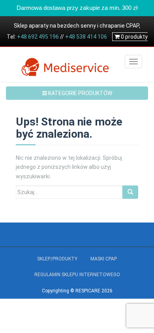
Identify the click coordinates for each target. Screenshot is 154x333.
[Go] (130, 192)
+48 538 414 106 (86, 37)
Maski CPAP (103, 259)
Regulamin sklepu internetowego (77, 274)
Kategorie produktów (79, 93)
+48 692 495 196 (38, 37)
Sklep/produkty (57, 259)
